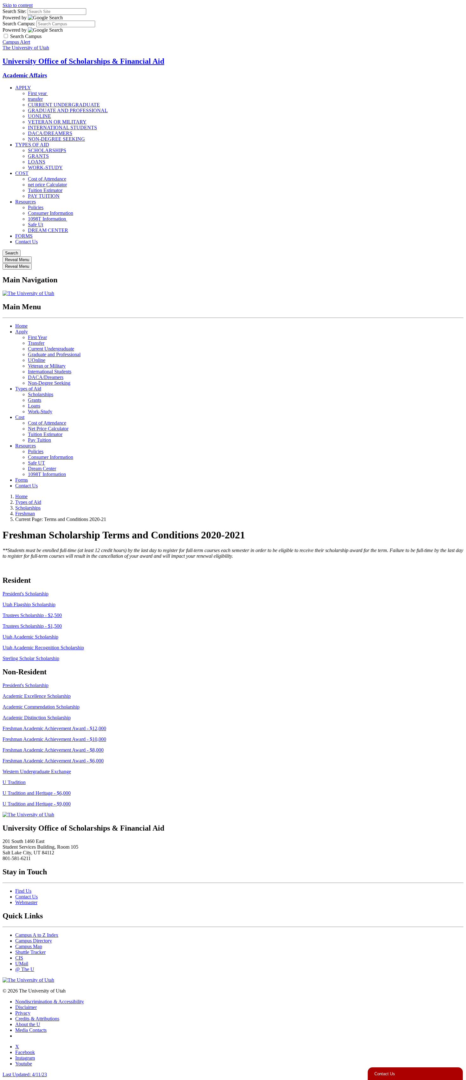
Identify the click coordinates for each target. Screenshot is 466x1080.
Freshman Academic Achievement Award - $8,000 (53, 750)
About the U (27, 1024)
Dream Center (42, 468)
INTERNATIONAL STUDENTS (62, 127)
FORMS (24, 236)
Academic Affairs (25, 75)
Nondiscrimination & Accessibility (49, 1001)
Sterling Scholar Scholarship (31, 658)
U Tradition (14, 782)
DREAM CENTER (48, 230)
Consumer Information (50, 213)
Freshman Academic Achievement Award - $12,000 (54, 728)
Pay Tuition (39, 440)
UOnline (36, 360)
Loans (34, 405)
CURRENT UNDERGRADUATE (64, 104)
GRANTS (38, 156)
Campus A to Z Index (36, 935)
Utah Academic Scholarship (30, 637)
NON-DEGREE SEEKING (56, 139)
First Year (37, 337)
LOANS (36, 161)
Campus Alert (16, 42)
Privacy (22, 1013)
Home (21, 326)
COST (22, 173)
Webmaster (26, 902)
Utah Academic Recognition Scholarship (43, 647)
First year (38, 93)
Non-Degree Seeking (49, 383)
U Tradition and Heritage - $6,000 (37, 793)
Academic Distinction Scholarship (37, 717)
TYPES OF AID (32, 144)
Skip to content (18, 5)
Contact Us (26, 241)
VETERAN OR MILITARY (57, 122)
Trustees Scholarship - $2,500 (32, 615)
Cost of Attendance (47, 179)
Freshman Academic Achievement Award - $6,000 (53, 760)
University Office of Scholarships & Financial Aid (83, 61)
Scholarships (40, 394)
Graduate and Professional (54, 354)
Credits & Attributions (37, 1018)
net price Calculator (47, 184)
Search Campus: (19, 23)
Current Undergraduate (51, 348)
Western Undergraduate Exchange (37, 771)
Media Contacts (31, 1030)
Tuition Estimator (45, 190)
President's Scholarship (26, 593)
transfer (35, 99)
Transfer (36, 343)
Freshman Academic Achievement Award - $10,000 (54, 739)
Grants (34, 400)
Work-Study (40, 411)
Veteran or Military (47, 366)
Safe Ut (35, 224)
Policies (35, 207)
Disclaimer (26, 1007)
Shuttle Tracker (30, 952)
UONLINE (39, 116)
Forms (21, 480)
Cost (19, 417)
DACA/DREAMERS (50, 133)
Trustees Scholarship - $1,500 (32, 626)
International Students (49, 371)
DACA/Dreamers (45, 377)
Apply (21, 331)
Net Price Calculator (48, 428)
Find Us (23, 891)
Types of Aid (28, 388)
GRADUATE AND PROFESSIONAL (68, 110)
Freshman (25, 513)
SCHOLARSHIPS (47, 150)
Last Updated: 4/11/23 (25, 1074)
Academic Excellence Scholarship (37, 696)
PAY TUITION (44, 196)
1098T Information (47, 219)
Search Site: (14, 11)
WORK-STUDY (45, 167)
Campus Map (28, 946)
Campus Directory (33, 940)
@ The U (24, 969)
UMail (21, 963)
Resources (25, 201)
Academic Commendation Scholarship (41, 707)
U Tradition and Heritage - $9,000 (37, 804)
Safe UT (36, 463)
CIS (19, 958)
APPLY (23, 87)
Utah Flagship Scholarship (29, 604)
